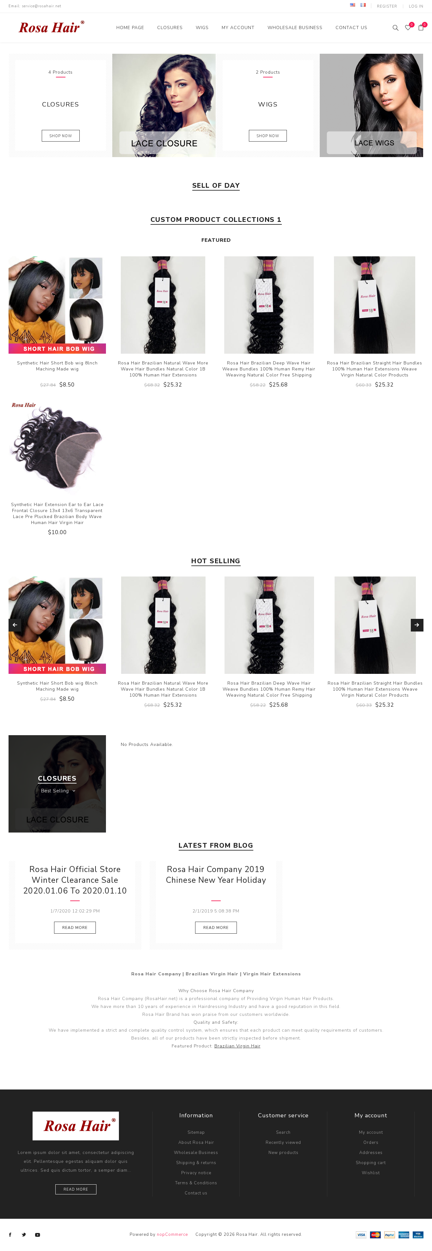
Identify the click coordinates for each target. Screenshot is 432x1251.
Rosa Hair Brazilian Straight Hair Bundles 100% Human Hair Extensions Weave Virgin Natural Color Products (374, 369)
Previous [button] (15, 625)
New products (283, 1153)
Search (283, 1132)
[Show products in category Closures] (164, 105)
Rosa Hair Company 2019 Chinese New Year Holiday (216, 875)
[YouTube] (38, 1235)
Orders (371, 1142)
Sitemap (196, 1132)
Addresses (371, 1153)
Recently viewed (283, 1142)
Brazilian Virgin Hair (237, 1046)
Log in (416, 6)
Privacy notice (196, 1173)
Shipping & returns (196, 1163)
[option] (57, 644)
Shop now (60, 136)
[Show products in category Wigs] (371, 105)
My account (371, 1132)
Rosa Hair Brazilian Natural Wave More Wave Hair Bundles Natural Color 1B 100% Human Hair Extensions (163, 369)
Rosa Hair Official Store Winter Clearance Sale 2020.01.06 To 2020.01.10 (75, 880)
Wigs (268, 104)
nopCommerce (172, 1234)
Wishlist (371, 1173)
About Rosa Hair (196, 1142)
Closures (60, 104)
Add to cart (70, 305)
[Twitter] (24, 1235)
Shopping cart (371, 1163)
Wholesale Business (196, 1153)
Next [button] (417, 625)
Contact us (196, 1193)
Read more (76, 1189)
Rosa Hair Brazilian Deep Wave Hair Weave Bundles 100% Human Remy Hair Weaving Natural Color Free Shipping (268, 369)
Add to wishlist (57, 305)
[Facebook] (10, 1235)
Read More (75, 927)
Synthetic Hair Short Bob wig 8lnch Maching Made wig (57, 366)
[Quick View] (44, 305)
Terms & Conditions (196, 1183)
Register (387, 6)
